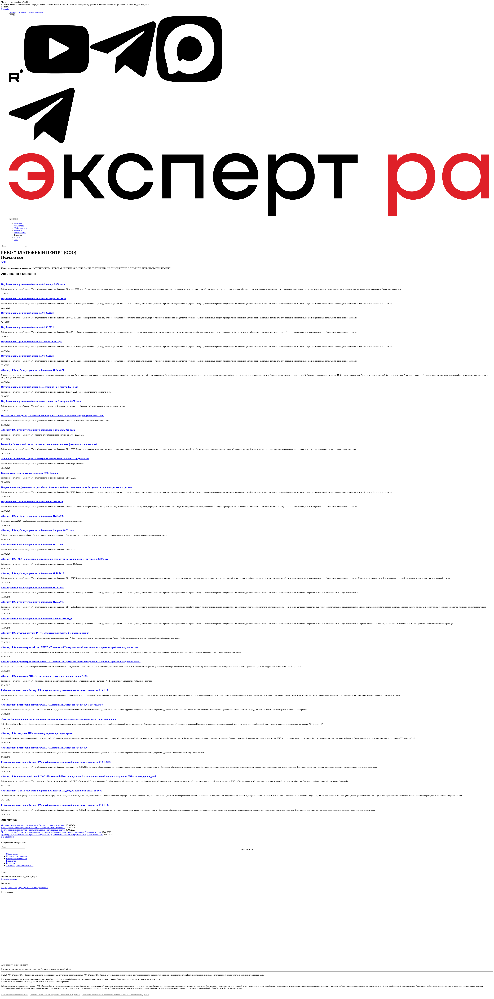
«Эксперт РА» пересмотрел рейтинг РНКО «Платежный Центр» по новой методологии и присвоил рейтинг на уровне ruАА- (70, 661)
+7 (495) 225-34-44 (9, 888)
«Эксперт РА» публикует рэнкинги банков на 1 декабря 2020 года (38, 429)
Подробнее (6, 9)
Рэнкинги (18, 230)
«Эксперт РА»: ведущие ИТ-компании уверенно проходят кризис (37, 733)
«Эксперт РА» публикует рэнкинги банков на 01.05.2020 (32, 516)
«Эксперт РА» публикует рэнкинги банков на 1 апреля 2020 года (37, 530)
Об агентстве (12, 854)
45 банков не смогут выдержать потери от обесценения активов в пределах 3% (45, 458)
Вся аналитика (7, 837)
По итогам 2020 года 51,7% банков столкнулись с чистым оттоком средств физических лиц (52, 415)
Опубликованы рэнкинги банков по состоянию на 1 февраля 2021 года (41, 401)
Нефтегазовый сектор (55, 830)
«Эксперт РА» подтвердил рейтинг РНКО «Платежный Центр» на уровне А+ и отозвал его (52, 704)
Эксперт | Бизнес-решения (31, 12)
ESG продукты (20, 228)
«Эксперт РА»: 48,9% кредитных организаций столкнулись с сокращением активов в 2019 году (54, 559)
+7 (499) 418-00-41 (26, 888)
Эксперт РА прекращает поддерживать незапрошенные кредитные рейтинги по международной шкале (58, 719)
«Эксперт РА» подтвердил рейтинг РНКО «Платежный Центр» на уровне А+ (44, 747)
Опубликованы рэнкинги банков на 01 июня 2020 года (32, 501)
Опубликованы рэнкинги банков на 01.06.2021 (27, 355)
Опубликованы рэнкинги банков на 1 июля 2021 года (31, 341)
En (11, 219)
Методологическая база (16, 856)
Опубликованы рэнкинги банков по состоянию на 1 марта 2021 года (39, 386)
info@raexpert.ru (41, 888)
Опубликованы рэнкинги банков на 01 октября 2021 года (33, 298)
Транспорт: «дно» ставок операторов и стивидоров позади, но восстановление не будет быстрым (43, 834)
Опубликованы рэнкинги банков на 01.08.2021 (27, 327)
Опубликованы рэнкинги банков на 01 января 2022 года (33, 284)
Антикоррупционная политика (19, 865)
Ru (15, 219)
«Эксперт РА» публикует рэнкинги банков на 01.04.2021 (32, 370)
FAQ (16, 240)
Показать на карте (9, 879)
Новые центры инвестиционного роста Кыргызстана (24, 827)
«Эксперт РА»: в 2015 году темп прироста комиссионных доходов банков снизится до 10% (51, 790)
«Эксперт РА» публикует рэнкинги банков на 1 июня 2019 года (36, 618)
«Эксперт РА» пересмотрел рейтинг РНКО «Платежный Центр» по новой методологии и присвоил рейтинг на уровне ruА (69, 647)
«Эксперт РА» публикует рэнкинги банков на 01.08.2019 (32, 587)
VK (4, 262)
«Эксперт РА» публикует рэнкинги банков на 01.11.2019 (32, 573)
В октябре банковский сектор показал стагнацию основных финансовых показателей (49, 444)
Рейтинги (18, 223)
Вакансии (10, 863)
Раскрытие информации (16, 858)
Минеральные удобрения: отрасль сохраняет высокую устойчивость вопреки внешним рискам (42, 832)
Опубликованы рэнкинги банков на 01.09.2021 (27, 313)
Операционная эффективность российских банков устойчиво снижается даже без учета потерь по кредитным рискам (66, 487)
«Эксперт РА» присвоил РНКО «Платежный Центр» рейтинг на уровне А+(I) (44, 676)
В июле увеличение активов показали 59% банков (29, 473)
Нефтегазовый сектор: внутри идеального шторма (23, 830)
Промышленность (93, 832)
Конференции (20, 233)
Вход (12, 15)
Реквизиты (11, 861)
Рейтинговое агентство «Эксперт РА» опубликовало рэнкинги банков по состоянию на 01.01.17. (55, 690)
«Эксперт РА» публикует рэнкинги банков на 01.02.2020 (32, 544)
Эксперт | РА (14, 12)
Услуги (17, 237)
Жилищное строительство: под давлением (19, 825)
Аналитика (19, 226)
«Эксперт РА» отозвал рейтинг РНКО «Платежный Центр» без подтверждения (45, 633)
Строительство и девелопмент (52, 825)
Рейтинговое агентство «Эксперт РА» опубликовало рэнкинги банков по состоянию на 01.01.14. (55, 805)
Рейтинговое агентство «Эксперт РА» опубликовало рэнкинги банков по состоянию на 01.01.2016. (56, 762)
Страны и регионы (56, 827)
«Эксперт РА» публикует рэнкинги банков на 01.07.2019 (32, 602)
